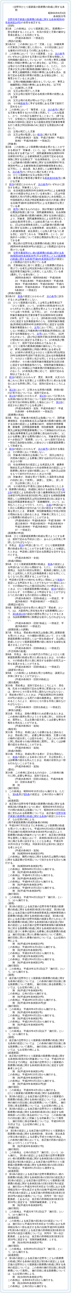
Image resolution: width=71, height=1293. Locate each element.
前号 (15, 209)
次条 (48, 505)
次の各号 (60, 53)
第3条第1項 (19, 614)
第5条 (27, 794)
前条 (20, 296)
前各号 (24, 103)
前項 (39, 134)
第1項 (12, 389)
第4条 (16, 794)
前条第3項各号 (52, 178)
